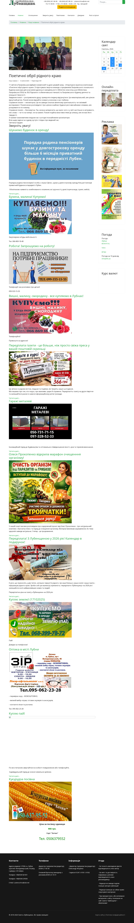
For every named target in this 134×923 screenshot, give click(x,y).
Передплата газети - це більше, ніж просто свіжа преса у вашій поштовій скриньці (49, 347)
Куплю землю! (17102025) (27, 599)
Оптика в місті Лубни (24, 649)
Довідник (81, 15)
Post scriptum (94, 15)
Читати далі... (14, 194)
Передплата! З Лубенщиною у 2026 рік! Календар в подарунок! (45, 540)
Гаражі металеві (20, 401)
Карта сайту (99, 915)
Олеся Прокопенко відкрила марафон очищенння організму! (45, 456)
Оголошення (33, 15)
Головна (12, 15)
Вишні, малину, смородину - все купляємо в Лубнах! (46, 296)
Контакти (71, 15)
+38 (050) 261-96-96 (50, 1)
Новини (20, 15)
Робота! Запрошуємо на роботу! (32, 246)
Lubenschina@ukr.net (81, 1)
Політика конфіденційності (115, 915)
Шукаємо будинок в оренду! (29, 130)
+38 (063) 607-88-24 (65, 1)
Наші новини (13, 81)
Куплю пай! (17, 713)
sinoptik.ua (106, 258)
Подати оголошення (67, 7)
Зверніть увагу (48, 15)
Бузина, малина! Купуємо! (27, 197)
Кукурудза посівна (22, 779)
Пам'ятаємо (60, 15)
